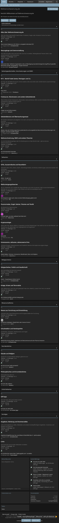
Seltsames (5, 157)
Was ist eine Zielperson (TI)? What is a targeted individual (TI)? (17, 44)
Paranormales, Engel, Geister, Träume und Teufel (17, 204)
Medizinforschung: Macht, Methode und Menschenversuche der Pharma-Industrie (22, 340)
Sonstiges (4, 414)
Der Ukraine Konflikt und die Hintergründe (12, 297)
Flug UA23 (3, 90)
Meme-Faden (36, 485)
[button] (15, 1)
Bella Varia (11, 218)
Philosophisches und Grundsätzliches (13, 372)
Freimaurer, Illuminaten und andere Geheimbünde (18, 97)
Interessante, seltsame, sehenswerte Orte (15, 242)
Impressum (30, 1)
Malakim (11, 367)
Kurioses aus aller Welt (7, 408)
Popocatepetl (13, 455)
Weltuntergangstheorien (9, 184)
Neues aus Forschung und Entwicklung (14, 310)
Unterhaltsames (7, 389)
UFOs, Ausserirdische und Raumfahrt (13, 165)
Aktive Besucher (6, 459)
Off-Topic (4, 397)
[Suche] (56, 1)
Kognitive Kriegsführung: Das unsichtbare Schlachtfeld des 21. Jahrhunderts (21, 435)
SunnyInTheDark (13, 67)
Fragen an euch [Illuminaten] (8, 110)
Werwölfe (3, 236)
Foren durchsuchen (14, 5)
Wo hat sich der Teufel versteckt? (9, 365)
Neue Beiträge (4, 5)
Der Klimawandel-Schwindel (8, 151)
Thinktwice (15, 92)
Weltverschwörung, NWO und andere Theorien (16, 138)
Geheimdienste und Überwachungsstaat (14, 117)
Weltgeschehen (6, 260)
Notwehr (10, 112)
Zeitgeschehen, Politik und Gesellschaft (14, 267)
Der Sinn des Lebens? (6, 383)
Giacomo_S (14, 153)
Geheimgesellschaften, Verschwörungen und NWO (17, 71)
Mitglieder (20, 1)
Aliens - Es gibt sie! (6, 178)
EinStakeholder (15, 45)
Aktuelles (11, 1)
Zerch (9, 179)
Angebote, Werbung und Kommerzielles (14, 422)
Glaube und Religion (8, 353)
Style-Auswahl (5, 514)
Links (2, 441)
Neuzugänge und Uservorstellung (12, 50)
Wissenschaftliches (7, 303)
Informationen (6, 23)
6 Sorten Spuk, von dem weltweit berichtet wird (13, 216)
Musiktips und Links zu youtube (41, 480)
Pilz (10, 199)
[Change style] (54, 1)
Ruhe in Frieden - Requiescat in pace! (43, 474)
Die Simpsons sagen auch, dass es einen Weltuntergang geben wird (19, 198)
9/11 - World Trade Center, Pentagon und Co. (16, 79)
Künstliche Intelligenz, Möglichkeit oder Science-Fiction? (15, 322)
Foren (4, 1)
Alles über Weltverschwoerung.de (12, 32)
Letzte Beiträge (35, 459)
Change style (14, 514)
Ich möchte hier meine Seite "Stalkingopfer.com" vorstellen (16, 453)
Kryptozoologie (6, 222)
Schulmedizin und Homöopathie (12, 329)
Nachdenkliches (6, 346)
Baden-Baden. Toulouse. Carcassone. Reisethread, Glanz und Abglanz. (19, 254)
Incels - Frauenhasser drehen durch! (10, 279)
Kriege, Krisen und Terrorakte (11, 285)
